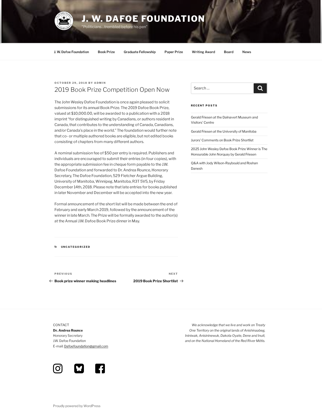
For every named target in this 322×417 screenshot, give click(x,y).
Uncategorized (76, 247)
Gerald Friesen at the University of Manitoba (223, 131)
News (246, 52)
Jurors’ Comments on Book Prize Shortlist (222, 140)
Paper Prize (174, 52)
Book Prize (106, 52)
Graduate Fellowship (140, 52)
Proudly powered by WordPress (76, 406)
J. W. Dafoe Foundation (143, 18)
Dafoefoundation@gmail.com (86, 346)
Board (228, 52)
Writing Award (203, 52)
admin (100, 82)
